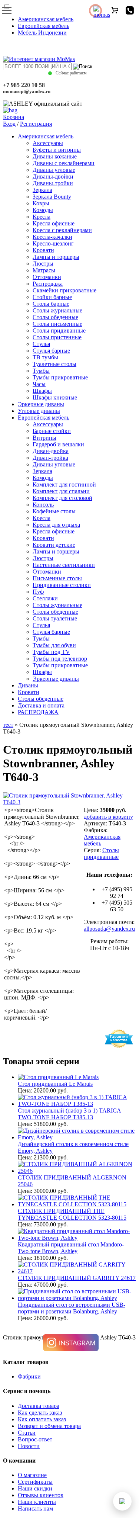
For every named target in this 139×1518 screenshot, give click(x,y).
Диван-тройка (50, 458)
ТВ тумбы (45, 357)
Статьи (27, 1432)
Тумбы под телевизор (60, 658)
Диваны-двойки (53, 176)
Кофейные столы (54, 511)
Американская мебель (45, 19)
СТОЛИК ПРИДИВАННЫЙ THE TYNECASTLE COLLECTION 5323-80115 (72, 1214)
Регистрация (36, 124)
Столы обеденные (55, 317)
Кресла (41, 217)
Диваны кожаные (55, 156)
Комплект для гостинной (64, 484)
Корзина (13, 117)
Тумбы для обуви (54, 645)
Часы (39, 384)
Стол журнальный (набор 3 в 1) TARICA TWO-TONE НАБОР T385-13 (69, 1113)
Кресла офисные (54, 223)
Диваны (28, 685)
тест (8, 725)
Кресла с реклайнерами (62, 230)
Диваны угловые (54, 170)
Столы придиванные (59, 330)
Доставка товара (38, 1406)
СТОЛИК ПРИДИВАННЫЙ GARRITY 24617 (77, 1278)
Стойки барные (52, 297)
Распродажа (48, 283)
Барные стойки (52, 431)
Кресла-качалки (52, 237)
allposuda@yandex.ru (109, 928)
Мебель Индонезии (42, 32)
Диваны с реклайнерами (64, 163)
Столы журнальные (57, 310)
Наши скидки (35, 1488)
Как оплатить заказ (42, 1419)
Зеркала (42, 190)
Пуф (38, 591)
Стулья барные (51, 350)
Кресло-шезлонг (53, 243)
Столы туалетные (55, 618)
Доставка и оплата (41, 705)
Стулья (41, 344)
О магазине (32, 1475)
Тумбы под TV (51, 652)
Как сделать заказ (40, 1412)
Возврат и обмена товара (49, 1426)
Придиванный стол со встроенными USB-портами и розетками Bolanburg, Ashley (71, 1308)
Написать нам (35, 1508)
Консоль (43, 504)
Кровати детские (54, 545)
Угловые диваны (39, 411)
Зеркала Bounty (52, 196)
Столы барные (51, 304)
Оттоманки (47, 277)
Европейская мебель (43, 26)
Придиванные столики (62, 585)
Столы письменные (57, 324)
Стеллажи (45, 598)
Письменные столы (57, 578)
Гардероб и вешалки (58, 444)
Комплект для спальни (61, 491)
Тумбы (41, 371)
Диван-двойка (51, 451)
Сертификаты (35, 1482)
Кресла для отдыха (56, 524)
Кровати (43, 250)
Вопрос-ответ (35, 1439)
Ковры (41, 203)
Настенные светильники (64, 565)
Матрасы (44, 270)
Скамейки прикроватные (64, 290)
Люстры (43, 263)
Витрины (44, 437)
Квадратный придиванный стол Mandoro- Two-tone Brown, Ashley (71, 1247)
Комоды (43, 210)
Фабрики (29, 1376)
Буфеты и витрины (57, 150)
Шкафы (42, 391)
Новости (29, 1446)
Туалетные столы (54, 364)
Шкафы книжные (55, 397)
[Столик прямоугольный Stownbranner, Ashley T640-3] (69, 802)
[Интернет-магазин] (39, 59)
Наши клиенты (37, 1502)
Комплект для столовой (62, 498)
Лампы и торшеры (56, 257)
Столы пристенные (57, 337)
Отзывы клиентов (40, 1495)
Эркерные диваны (41, 404)
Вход (9, 124)
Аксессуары (48, 143)
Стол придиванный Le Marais (55, 1084)
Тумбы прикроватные (60, 377)
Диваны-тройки (53, 183)
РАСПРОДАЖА (38, 712)
